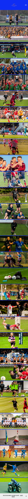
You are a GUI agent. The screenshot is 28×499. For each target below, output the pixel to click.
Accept (21, 495)
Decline (13, 496)
